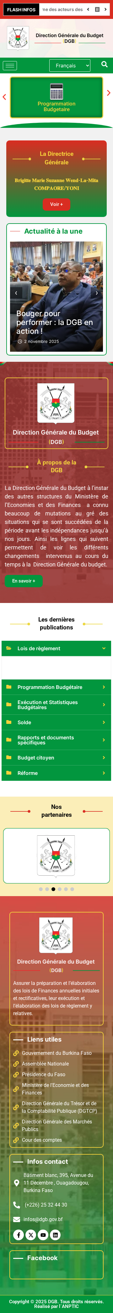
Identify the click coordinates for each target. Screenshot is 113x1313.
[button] (4, 97)
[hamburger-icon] (10, 65)
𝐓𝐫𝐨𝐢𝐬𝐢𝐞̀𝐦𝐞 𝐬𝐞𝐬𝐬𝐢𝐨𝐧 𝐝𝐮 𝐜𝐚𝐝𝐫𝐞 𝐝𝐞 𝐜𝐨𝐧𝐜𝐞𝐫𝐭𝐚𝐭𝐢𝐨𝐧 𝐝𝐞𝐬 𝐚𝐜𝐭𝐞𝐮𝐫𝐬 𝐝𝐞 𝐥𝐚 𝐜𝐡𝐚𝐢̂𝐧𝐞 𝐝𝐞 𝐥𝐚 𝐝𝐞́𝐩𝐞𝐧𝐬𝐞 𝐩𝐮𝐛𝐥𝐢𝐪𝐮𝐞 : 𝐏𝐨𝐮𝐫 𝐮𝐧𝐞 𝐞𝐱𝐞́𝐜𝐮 (54, 305)
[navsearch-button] (104, 65)
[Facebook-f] (18, 1235)
